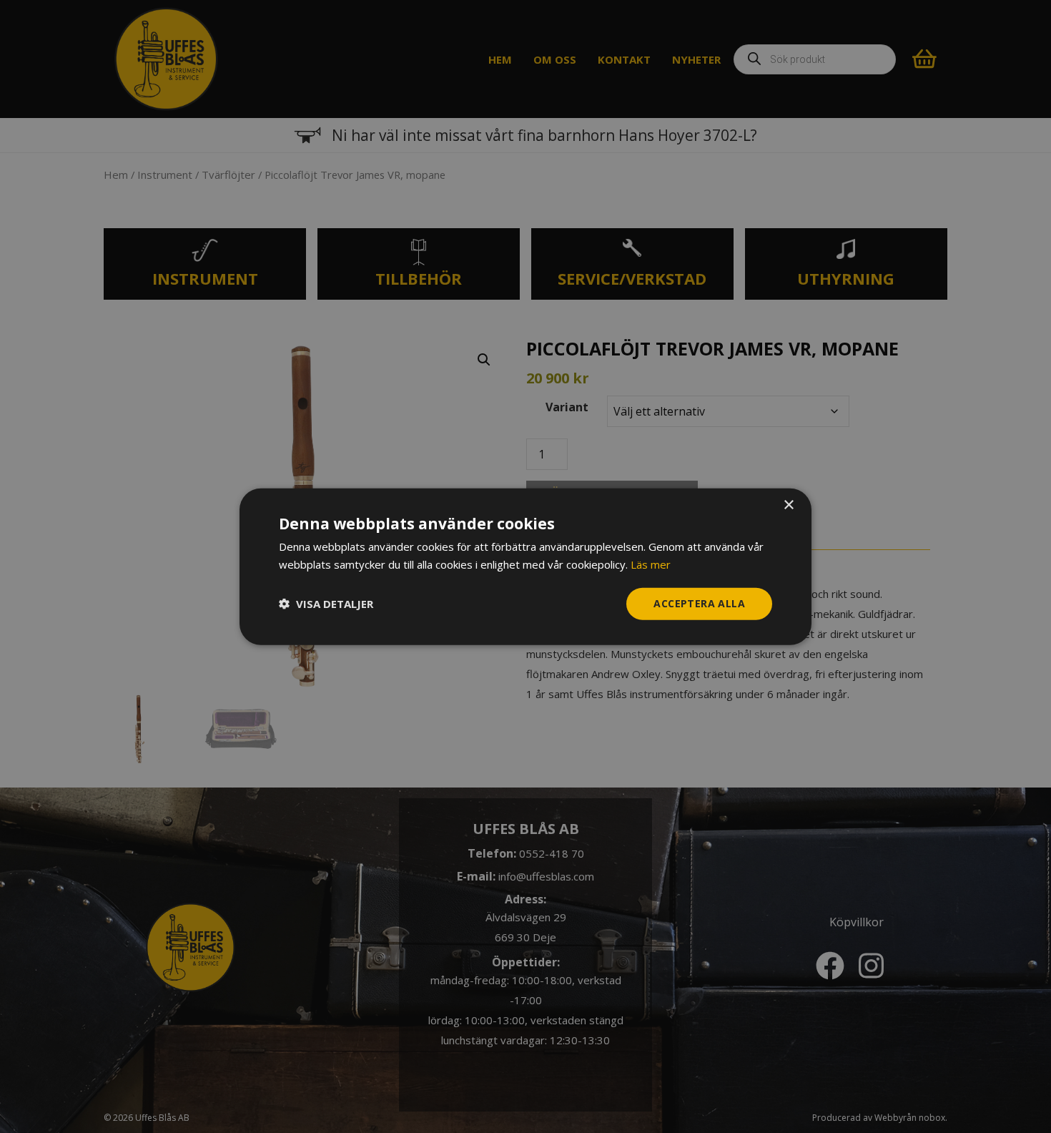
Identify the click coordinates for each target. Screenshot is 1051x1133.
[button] (326, 604)
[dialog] (525, 567)
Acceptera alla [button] (699, 603)
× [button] (788, 505)
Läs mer (651, 564)
